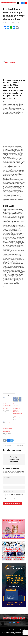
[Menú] (18, 3)
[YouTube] (26, 3)
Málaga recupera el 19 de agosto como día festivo (7, 430)
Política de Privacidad (14, 629)
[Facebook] (22, 3)
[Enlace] (8, 3)
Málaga (18, 22)
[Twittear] (12, 440)
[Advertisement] (14, 45)
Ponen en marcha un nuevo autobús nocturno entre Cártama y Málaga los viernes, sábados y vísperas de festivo (17, 410)
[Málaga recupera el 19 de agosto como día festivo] (7, 423)
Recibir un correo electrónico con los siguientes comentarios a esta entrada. (13, 495)
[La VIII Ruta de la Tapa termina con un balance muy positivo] (7, 399)
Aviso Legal (5, 629)
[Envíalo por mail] (5, 440)
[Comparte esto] (8, 440)
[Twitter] (24, 3)
